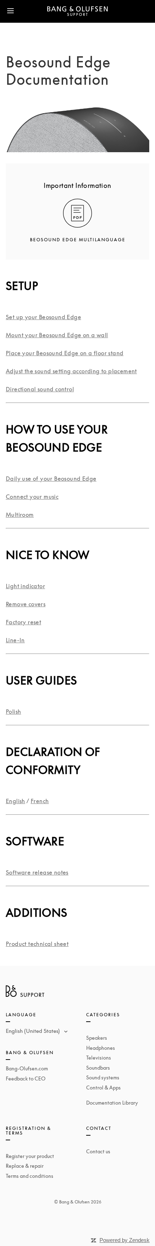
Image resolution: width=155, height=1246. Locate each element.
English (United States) (33, 1030)
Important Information (77, 185)
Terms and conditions (29, 1176)
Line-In (15, 640)
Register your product (30, 1156)
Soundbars (98, 1068)
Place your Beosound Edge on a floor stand (64, 353)
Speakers (96, 1038)
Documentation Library (112, 1103)
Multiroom (20, 514)
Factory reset (23, 622)
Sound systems (102, 1077)
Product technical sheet (37, 943)
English (15, 801)
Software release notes (37, 872)
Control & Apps (103, 1087)
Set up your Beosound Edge (43, 317)
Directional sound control (40, 389)
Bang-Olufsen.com (27, 1068)
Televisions (98, 1058)
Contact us (98, 1151)
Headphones (100, 1048)
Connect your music (32, 496)
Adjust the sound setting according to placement (71, 371)
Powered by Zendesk (124, 1240)
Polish (13, 711)
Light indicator (25, 586)
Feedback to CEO (25, 1078)
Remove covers (25, 604)
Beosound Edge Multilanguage (77, 239)
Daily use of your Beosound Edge (51, 478)
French (40, 801)
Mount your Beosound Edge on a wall (57, 335)
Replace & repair (25, 1166)
